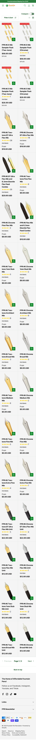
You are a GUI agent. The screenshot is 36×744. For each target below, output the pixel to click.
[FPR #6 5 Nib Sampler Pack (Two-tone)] (9, 76)
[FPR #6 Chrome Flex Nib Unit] (27, 552)
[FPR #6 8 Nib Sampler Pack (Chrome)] (27, 32)
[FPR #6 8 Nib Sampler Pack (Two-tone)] (9, 32)
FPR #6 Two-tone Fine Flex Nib (26, 179)
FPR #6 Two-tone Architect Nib (8, 313)
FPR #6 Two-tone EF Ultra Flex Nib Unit (7, 526)
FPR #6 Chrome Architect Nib (26, 311)
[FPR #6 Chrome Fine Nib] (27, 426)
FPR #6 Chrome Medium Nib (26, 396)
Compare (24, 14)
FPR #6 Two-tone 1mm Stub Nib (8, 269)
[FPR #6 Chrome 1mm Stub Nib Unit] (27, 591)
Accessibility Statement (19, 735)
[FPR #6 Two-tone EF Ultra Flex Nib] (9, 120)
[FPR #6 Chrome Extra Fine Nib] (27, 467)
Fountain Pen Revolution (14, 725)
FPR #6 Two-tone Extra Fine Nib (8, 483)
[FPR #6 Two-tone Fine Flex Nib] (27, 163)
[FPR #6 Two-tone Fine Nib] (9, 426)
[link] (7, 661)
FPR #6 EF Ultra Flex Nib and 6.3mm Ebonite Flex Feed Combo (8, 181)
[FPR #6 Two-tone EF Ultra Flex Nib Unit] (9, 511)
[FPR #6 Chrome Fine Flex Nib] (9, 210)
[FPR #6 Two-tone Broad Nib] (9, 341)
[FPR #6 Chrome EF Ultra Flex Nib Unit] (27, 511)
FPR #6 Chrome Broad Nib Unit (26, 646)
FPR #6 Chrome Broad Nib (26, 355)
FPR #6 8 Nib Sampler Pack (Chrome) (25, 47)
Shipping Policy (20, 731)
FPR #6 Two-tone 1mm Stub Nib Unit (8, 606)
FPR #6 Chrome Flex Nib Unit (26, 566)
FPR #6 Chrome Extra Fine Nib (26, 481)
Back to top (18, 670)
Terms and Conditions (18, 733)
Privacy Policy (6, 735)
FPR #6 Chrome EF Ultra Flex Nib (27, 133)
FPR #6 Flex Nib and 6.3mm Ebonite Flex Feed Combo (26, 227)
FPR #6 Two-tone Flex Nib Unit (7, 568)
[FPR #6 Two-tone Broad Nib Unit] (9, 632)
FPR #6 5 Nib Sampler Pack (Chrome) (25, 91)
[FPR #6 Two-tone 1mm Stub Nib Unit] (9, 591)
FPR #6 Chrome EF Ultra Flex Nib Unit (27, 526)
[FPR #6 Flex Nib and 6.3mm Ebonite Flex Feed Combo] (27, 210)
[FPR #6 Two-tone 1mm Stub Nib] (9, 254)
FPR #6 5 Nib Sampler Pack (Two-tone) (7, 91)
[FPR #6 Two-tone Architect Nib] (9, 297)
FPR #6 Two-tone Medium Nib (7, 398)
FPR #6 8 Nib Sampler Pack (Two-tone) (7, 47)
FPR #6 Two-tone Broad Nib (8, 355)
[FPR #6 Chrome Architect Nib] (27, 297)
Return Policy (6, 733)
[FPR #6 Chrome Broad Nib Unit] (27, 632)
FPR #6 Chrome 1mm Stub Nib (26, 268)
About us (10, 731)
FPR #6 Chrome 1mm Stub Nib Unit (26, 606)
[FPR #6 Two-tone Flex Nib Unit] (9, 552)
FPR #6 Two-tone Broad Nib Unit (8, 647)
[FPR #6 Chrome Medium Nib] (27, 382)
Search (4, 731)
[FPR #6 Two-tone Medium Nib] (9, 382)
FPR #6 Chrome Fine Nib (26, 440)
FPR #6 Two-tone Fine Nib (7, 440)
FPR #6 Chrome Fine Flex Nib (8, 224)
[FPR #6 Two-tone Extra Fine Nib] (9, 467)
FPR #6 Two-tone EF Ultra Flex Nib (7, 135)
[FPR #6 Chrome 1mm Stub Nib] (27, 254)
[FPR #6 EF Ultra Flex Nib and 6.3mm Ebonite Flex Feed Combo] (9, 163)
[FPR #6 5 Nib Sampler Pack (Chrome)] (27, 76)
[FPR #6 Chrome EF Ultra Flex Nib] (27, 120)
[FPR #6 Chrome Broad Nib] (27, 341)
